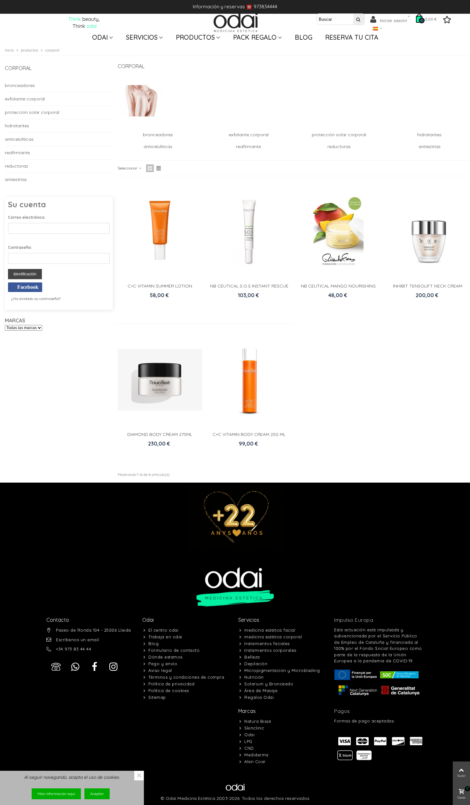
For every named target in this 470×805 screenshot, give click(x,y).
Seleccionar (128, 168)
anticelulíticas (19, 139)
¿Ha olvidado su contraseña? (35, 298)
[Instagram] (113, 667)
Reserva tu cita (351, 37)
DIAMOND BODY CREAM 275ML (159, 434)
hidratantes (17, 126)
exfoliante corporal (25, 99)
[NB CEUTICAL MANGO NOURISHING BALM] (338, 231)
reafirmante (17, 152)
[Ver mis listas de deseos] (447, 21)
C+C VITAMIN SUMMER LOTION (160, 286)
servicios (142, 37)
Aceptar (97, 793)
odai (100, 37)
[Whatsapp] (75, 667)
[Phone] (56, 667)
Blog (303, 37)
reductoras (16, 166)
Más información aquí (56, 793)
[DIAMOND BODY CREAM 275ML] (160, 379)
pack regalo (255, 37)
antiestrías (16, 179)
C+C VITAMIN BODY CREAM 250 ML (249, 434)
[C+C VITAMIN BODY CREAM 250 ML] (249, 379)
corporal (18, 68)
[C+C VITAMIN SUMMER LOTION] (160, 231)
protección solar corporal (32, 112)
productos (195, 37)
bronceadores (20, 85)
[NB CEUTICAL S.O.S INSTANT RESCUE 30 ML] (249, 231)
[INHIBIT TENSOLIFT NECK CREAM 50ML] (428, 231)
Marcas (247, 711)
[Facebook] (94, 667)
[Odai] (235, 22)
